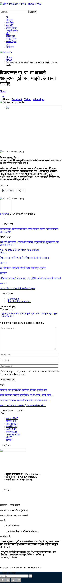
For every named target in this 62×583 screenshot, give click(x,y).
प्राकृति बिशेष (12, 30)
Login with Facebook (15, 313)
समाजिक (10, 22)
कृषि (8, 44)
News (3, 91)
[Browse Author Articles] (6, 211)
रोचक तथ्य (10, 36)
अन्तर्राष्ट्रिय (11, 41)
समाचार (9, 20)
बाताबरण (10, 47)
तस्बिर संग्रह (11, 28)
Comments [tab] (13, 298)
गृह (7, 17)
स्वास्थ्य (11, 432)
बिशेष (11, 421)
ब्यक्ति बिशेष (11, 39)
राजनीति (9, 25)
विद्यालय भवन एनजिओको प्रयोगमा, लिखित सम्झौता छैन (23, 390)
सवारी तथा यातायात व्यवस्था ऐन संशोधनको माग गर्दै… (23, 405)
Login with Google (39, 313)
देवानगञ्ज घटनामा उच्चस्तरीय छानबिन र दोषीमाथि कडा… (25, 400)
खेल (7, 33)
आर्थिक (11, 429)
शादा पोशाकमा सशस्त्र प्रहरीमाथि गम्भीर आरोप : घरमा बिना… (26, 395)
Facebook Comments (19, 301)
